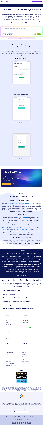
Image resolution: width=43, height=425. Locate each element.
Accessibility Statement (31, 416)
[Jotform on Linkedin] (17, 423)
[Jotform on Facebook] (13, 423)
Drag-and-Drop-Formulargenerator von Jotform (21, 203)
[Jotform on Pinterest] (23, 423)
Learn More (7, 184)
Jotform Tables (23, 240)
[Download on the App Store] (21, 377)
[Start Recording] (35, 34)
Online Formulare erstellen (35, 403)
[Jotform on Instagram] (28, 423)
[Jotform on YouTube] (26, 423)
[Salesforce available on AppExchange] (21, 381)
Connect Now (16, 184)
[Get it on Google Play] (21, 373)
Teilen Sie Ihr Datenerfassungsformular (12, 228)
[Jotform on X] (15, 423)
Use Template (21, 86)
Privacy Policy (18, 416)
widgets (25, 217)
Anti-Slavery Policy (19, 419)
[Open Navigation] (42, 2)
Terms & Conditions (10, 416)
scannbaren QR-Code (24, 229)
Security (23, 416)
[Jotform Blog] (21, 423)
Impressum (26, 419)
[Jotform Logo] (4, 2)
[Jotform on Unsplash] (30, 423)
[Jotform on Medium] (19, 423)
